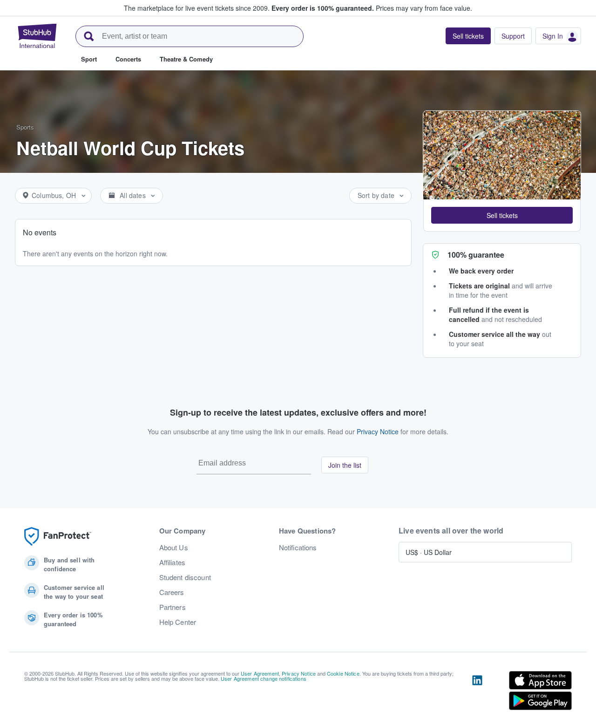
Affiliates (172, 562)
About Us (173, 547)
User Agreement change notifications (263, 678)
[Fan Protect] (57, 536)
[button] (502, 215)
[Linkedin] (477, 692)
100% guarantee (475, 254)
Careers (171, 592)
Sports (25, 127)
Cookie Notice (343, 673)
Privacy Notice (378, 431)
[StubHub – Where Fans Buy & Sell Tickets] (37, 36)
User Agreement (260, 673)
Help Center (177, 622)
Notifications (298, 547)
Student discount (185, 577)
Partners (172, 607)
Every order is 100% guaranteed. (322, 8)
